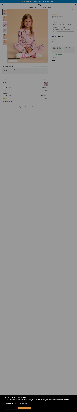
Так (24, 408)
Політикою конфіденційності (23, 403)
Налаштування (11, 408)
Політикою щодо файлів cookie (10, 403)
